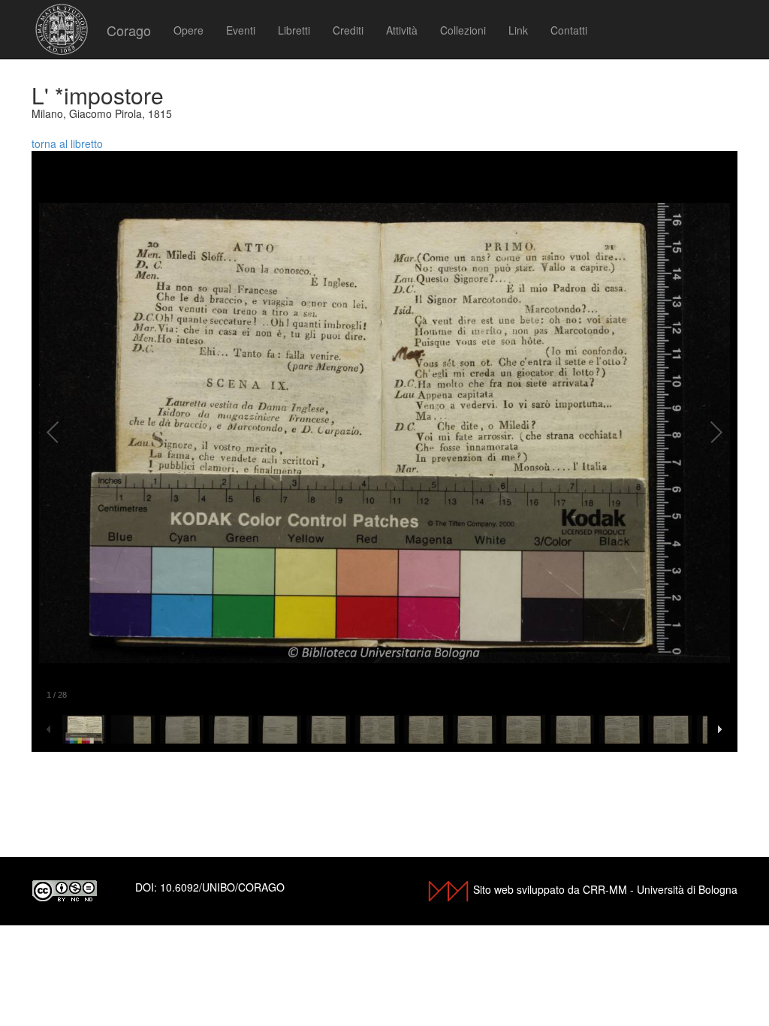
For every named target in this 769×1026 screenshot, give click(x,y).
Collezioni (463, 30)
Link (518, 30)
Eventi (240, 30)
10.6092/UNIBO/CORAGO (222, 887)
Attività (402, 30)
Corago (129, 30)
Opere (188, 30)
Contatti (568, 30)
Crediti (348, 30)
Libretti (294, 30)
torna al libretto (67, 143)
